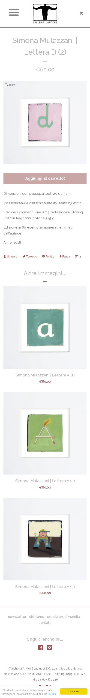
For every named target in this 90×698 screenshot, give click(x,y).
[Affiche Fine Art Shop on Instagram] (49, 649)
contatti (45, 623)
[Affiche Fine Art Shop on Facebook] (40, 649)
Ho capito (74, 691)
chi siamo (36, 617)
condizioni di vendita (63, 617)
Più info (52, 693)
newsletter (17, 617)
